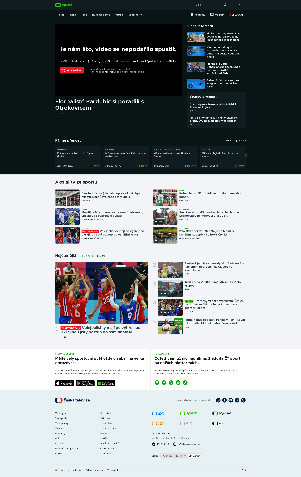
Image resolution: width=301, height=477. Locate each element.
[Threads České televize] (243, 400)
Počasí (58, 438)
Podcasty (60, 433)
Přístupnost (112, 470)
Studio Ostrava (108, 428)
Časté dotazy (107, 448)
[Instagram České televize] (218, 400)
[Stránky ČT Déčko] (157, 424)
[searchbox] (207, 5)
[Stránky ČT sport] (188, 414)
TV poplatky (61, 423)
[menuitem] (61, 14)
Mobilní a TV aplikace (66, 448)
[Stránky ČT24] (158, 414)
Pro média (105, 413)
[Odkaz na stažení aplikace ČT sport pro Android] (85, 383)
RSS (244, 470)
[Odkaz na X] (171, 382)
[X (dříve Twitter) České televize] (237, 400)
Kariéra (104, 438)
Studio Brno (106, 423)
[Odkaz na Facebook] (164, 382)
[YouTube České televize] (230, 400)
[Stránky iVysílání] (221, 414)
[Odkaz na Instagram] (157, 382)
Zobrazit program (236, 140)
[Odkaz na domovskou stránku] (68, 5)
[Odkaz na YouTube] (178, 382)
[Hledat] (225, 5)
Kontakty (105, 453)
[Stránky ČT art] (186, 424)
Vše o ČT (59, 453)
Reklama (105, 418)
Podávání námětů (109, 443)
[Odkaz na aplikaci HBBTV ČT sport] (106, 383)
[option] (167, 456)
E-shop (59, 443)
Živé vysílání (61, 418)
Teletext (59, 428)
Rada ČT (104, 433)
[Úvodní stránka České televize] (72, 400)
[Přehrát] (190, 39)
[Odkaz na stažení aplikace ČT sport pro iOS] (64, 383)
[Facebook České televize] (224, 400)
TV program (61, 413)
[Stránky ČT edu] (218, 424)
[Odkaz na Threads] (185, 382)
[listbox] (181, 455)
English (78, 470)
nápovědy (109, 71)
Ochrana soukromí (94, 470)
